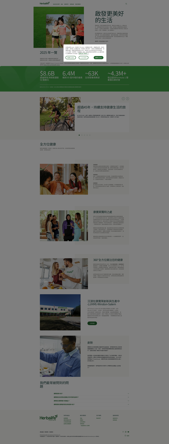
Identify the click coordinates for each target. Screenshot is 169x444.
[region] (85, 53)
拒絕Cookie (70, 57)
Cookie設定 (83, 57)
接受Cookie (98, 57)
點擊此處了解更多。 (83, 53)
